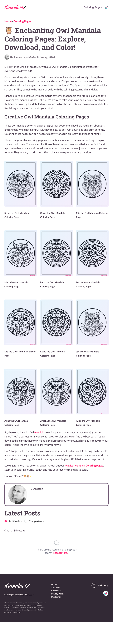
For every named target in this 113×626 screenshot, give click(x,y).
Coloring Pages (93, 7)
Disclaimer (56, 597)
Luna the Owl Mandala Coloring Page (52, 284)
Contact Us (56, 590)
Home (8, 21)
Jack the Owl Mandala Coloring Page (87, 353)
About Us (55, 587)
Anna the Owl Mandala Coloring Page (16, 422)
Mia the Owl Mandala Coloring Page (92, 215)
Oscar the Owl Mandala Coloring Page (52, 215)
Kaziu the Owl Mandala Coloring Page (52, 353)
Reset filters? (60, 552)
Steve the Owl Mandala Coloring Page (16, 215)
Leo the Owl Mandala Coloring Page (20, 353)
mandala (39, 432)
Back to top (103, 585)
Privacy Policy (57, 593)
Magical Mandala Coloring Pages (84, 465)
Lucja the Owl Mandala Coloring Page (88, 284)
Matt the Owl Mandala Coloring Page (16, 284)
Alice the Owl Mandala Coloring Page (88, 422)
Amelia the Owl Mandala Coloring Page (53, 422)
